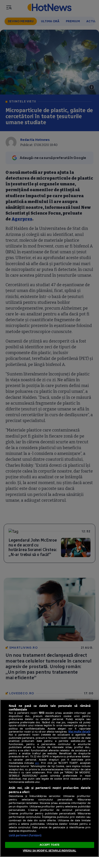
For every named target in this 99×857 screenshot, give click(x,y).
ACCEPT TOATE (49, 844)
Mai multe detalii (79, 731)
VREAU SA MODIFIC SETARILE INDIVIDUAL (49, 850)
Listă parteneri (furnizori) (25, 835)
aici (37, 763)
